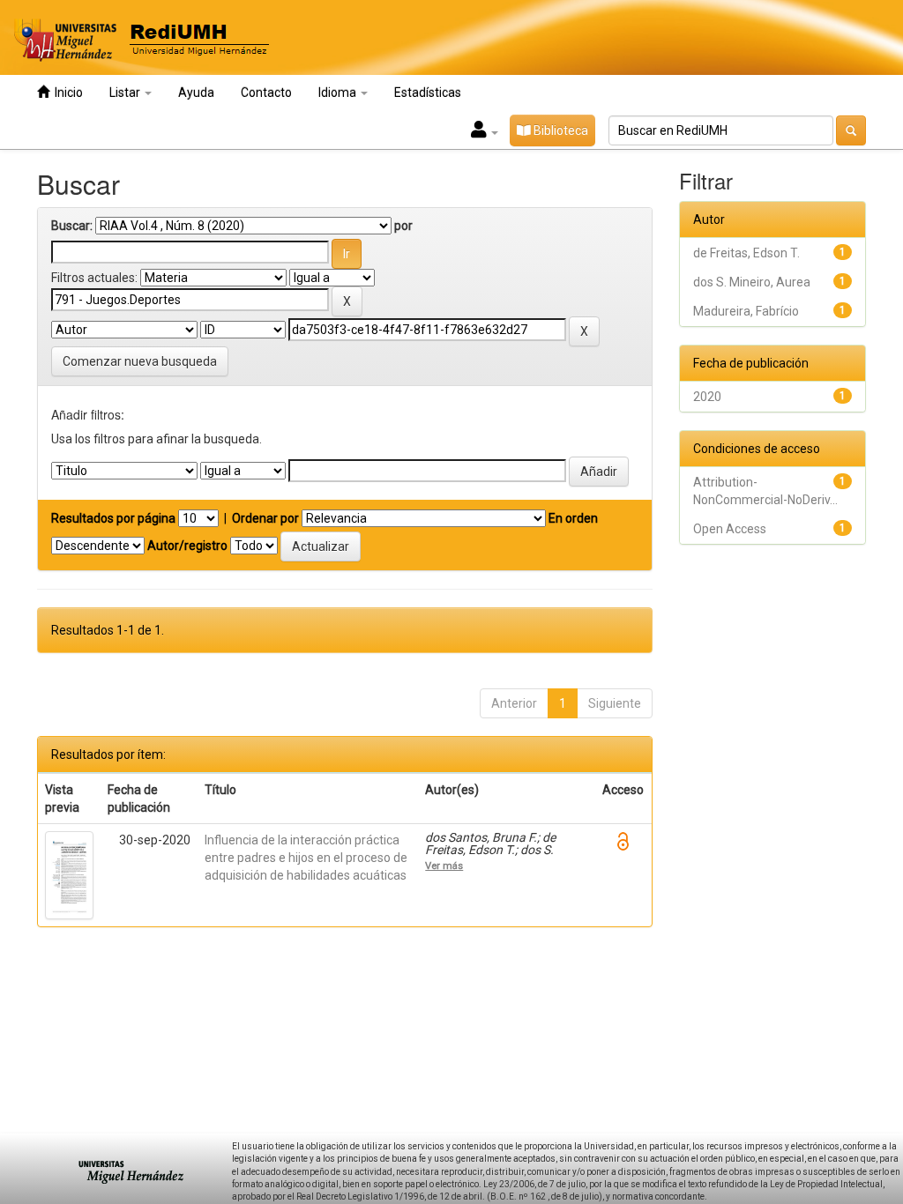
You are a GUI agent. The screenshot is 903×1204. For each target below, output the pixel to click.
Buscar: (72, 226)
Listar (126, 92)
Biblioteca (559, 130)
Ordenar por (265, 518)
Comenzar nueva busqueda (140, 361)
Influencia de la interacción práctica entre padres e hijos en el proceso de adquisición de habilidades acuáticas (306, 857)
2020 (707, 397)
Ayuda (196, 92)
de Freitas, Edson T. (746, 253)
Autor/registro (187, 546)
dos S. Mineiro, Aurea (751, 282)
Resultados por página (113, 518)
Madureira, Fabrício (746, 311)
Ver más (444, 865)
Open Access (729, 529)
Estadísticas (427, 92)
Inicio (66, 92)
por (403, 226)
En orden (573, 518)
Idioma (338, 92)
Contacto (266, 92)
